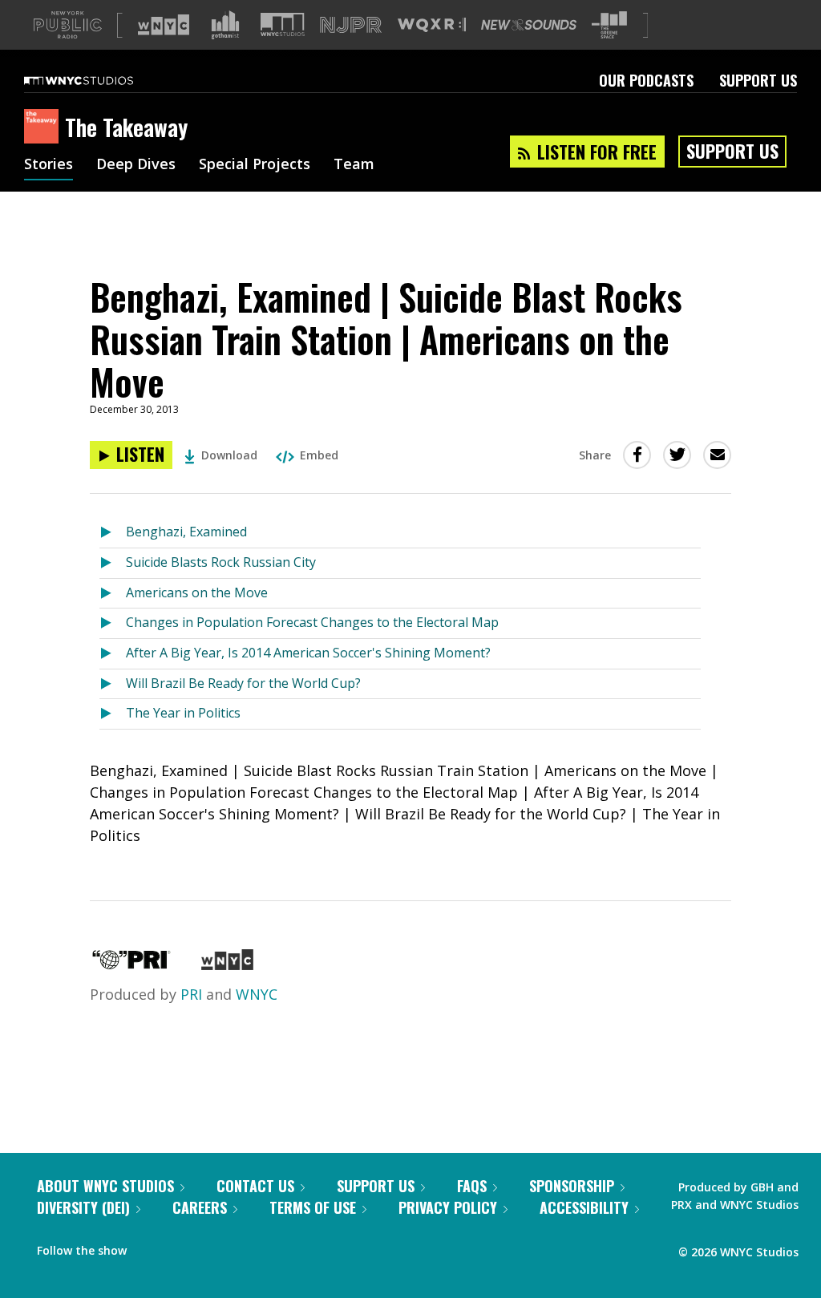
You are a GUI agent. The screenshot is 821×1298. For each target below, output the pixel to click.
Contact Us (255, 1185)
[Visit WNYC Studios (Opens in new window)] (283, 24)
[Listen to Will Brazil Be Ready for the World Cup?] (112, 684)
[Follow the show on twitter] (181, 1247)
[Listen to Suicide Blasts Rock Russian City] (112, 563)
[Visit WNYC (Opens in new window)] (163, 24)
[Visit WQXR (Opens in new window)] (432, 25)
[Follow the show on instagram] (211, 1247)
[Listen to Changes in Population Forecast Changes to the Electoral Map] (112, 623)
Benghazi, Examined (186, 531)
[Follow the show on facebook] (150, 1247)
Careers (199, 1207)
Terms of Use (312, 1207)
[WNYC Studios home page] (98, 80)
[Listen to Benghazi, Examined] (112, 533)
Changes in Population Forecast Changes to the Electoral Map (312, 622)
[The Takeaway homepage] (44, 127)
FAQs (472, 1185)
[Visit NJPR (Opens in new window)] (351, 25)
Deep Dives (136, 165)
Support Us (758, 80)
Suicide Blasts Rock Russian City (221, 562)
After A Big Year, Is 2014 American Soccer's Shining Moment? (308, 652)
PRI (191, 994)
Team (354, 165)
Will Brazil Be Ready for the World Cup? (243, 683)
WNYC (256, 994)
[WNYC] (227, 964)
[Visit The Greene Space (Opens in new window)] (609, 25)
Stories (48, 165)
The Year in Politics (183, 713)
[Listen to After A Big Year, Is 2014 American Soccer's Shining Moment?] (112, 654)
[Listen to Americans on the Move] (112, 594)
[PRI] (131, 964)
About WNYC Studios (105, 1185)
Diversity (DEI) (83, 1207)
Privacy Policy (447, 1207)
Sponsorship (571, 1185)
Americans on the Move (197, 592)
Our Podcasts (646, 80)
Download (229, 455)
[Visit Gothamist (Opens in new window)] (225, 24)
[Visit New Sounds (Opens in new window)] (528, 24)
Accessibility (584, 1207)
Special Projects (254, 165)
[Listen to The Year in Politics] (112, 714)
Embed (319, 455)
